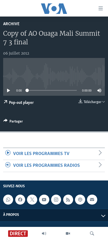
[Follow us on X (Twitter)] (32, 200)
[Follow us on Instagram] (56, 200)
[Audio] (44, 233)
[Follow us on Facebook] (20, 200)
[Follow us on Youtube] (44, 200)
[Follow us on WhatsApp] (8, 200)
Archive (11, 24)
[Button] (13, 122)
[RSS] (68, 200)
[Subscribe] (92, 200)
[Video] (68, 233)
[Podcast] (80, 200)
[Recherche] (92, 233)
